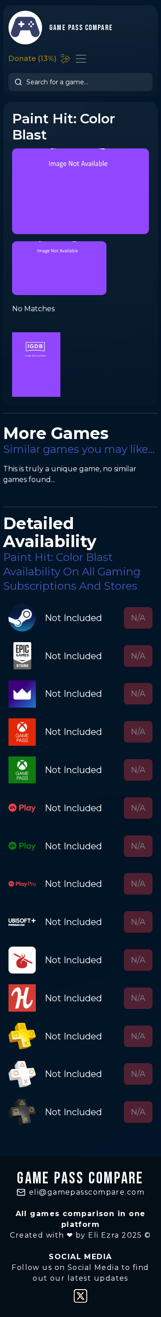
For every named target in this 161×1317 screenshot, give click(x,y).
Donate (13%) (32, 58)
